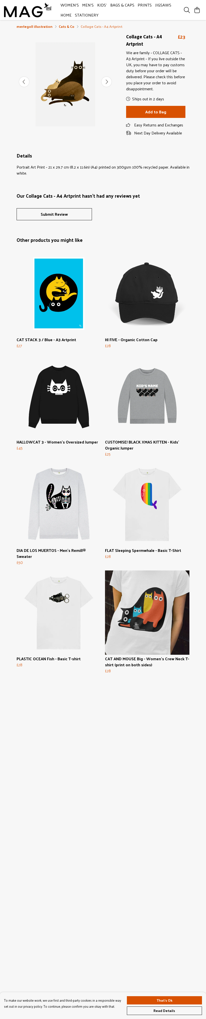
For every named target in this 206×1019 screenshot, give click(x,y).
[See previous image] (24, 82)
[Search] (187, 10)
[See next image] (106, 82)
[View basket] (197, 10)
